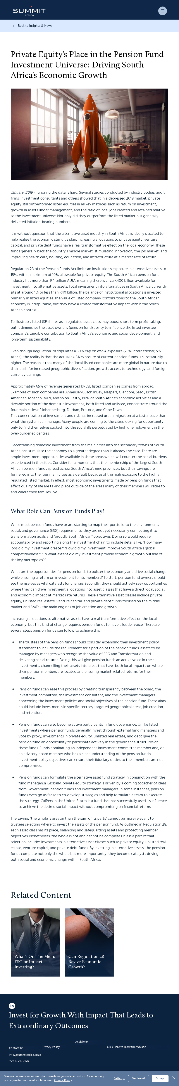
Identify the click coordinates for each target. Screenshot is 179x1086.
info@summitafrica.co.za (25, 1054)
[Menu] (162, 10)
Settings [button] (119, 1078)
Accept (160, 1078)
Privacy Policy (63, 1080)
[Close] (173, 1079)
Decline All (138, 1078)
